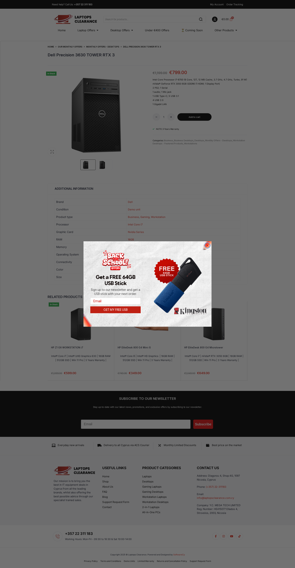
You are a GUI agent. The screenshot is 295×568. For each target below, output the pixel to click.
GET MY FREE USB (115, 310)
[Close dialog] (207, 245)
